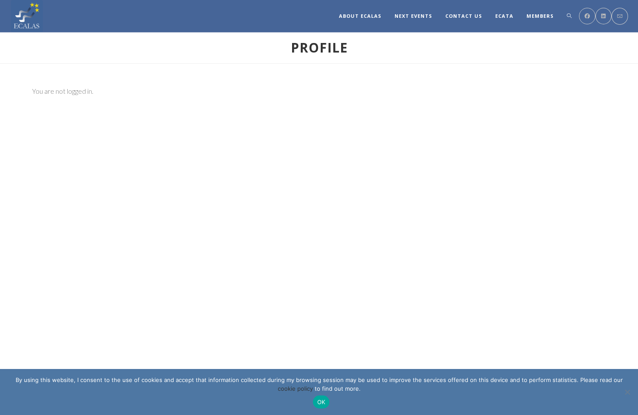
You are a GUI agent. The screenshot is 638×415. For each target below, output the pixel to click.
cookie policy (295, 388)
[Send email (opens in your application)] (620, 16)
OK (321, 402)
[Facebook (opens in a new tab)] (587, 16)
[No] (627, 392)
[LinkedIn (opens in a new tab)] (603, 16)
